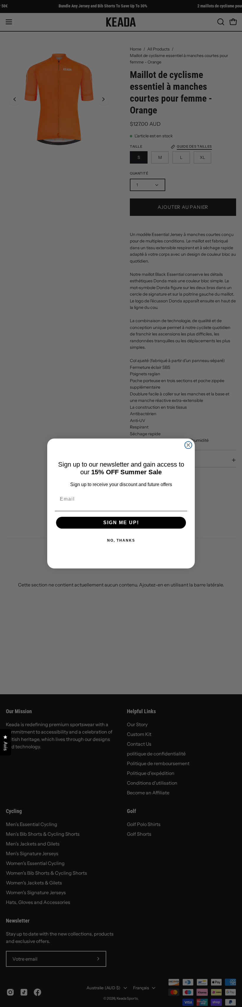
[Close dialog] (188, 445)
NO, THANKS (121, 540)
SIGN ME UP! (121, 522)
